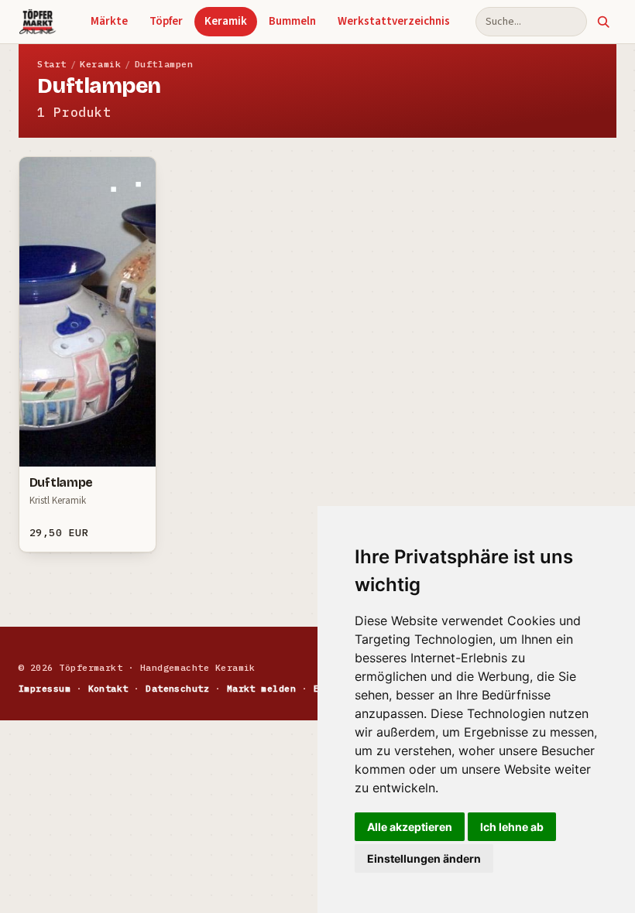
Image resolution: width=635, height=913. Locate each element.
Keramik (225, 21)
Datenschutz (177, 688)
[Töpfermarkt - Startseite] (38, 22)
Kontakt (108, 688)
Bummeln (292, 21)
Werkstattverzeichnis (394, 21)
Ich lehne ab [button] (512, 826)
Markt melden (262, 688)
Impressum (44, 688)
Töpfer (166, 21)
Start (52, 64)
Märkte (109, 21)
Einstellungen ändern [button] (424, 858)
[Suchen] (603, 22)
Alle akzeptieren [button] (409, 826)
